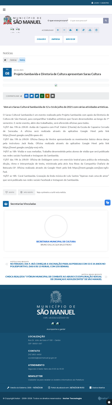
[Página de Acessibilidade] (96, 30)
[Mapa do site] (90, 30)
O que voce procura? (58, 20)
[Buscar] (106, 21)
